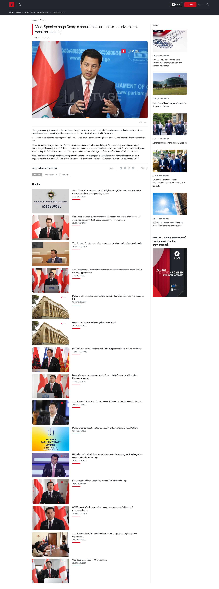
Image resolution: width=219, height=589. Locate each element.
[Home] (11, 4)
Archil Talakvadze (51, 174)
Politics (37, 174)
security (65, 174)
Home (34, 20)
